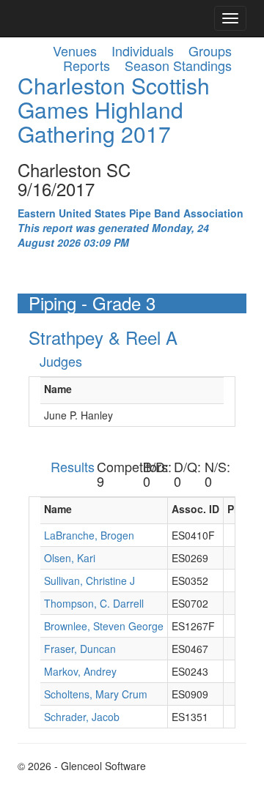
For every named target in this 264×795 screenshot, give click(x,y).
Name (58, 388)
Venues (75, 50)
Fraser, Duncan (80, 648)
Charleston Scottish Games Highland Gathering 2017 (114, 109)
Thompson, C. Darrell (94, 603)
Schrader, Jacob (82, 716)
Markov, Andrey (80, 671)
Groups (210, 50)
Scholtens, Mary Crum (95, 694)
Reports (86, 65)
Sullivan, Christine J (89, 580)
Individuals (142, 50)
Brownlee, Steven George (104, 626)
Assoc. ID (195, 508)
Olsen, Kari (69, 557)
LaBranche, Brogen (89, 535)
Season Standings (178, 65)
